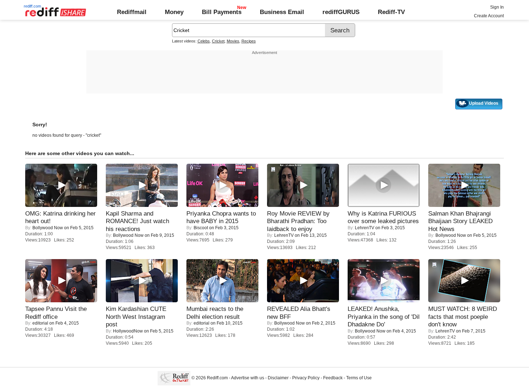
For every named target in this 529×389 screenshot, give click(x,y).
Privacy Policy (306, 377)
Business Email (282, 12)
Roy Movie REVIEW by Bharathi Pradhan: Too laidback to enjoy (298, 221)
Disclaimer (278, 377)
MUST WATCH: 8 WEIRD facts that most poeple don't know (462, 316)
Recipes (248, 41)
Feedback (333, 377)
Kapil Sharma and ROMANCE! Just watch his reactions (137, 221)
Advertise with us (247, 377)
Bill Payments (221, 12)
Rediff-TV (391, 12)
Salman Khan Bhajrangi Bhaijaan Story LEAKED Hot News (460, 221)
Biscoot (201, 227)
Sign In (497, 7)
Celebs (204, 41)
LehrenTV (284, 235)
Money (174, 12)
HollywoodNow (128, 331)
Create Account (489, 15)
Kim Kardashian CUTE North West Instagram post (136, 316)
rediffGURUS (341, 12)
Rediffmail (131, 12)
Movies (233, 41)
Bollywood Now (47, 227)
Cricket (218, 41)
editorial (40, 323)
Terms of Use (359, 377)
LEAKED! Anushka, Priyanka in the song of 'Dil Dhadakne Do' (384, 316)
